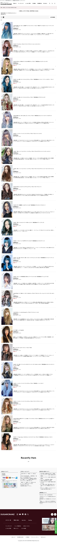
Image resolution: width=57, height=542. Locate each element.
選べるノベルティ (27, 526)
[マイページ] (55, 3)
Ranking (30, 520)
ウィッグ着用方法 (18, 526)
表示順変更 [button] (53, 17)
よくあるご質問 (8, 528)
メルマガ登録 (23, 528)
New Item (24, 520)
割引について (16, 528)
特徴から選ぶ (16, 520)
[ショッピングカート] (52, 3)
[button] (15, 3)
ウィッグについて (9, 526)
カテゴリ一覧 (8, 520)
